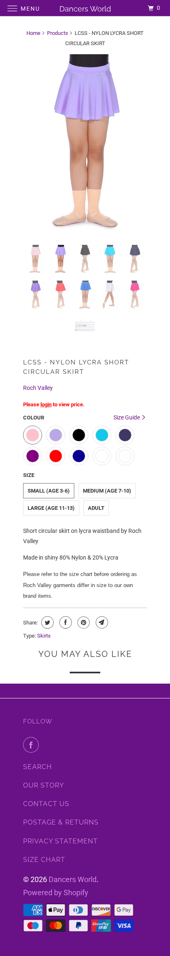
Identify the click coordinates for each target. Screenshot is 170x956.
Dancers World (73, 879)
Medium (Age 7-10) (107, 491)
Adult (96, 508)
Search (37, 767)
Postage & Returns (61, 822)
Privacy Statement (60, 841)
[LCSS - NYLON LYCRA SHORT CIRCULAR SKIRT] (85, 146)
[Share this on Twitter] (46, 622)
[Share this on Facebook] (64, 622)
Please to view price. (54, 404)
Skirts (44, 636)
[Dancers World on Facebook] (32, 745)
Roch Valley (38, 388)
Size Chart (44, 860)
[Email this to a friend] (101, 622)
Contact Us (46, 804)
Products (57, 33)
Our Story (43, 785)
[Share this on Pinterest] (83, 622)
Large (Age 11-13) (51, 508)
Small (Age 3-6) (49, 491)
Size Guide (127, 417)
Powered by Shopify (55, 892)
